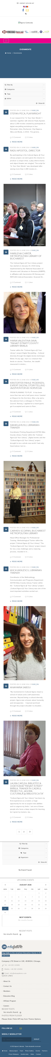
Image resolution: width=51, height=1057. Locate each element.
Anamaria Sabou (20, 687)
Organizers (24, 857)
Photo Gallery (29, 1051)
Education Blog (9, 996)
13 (25, 901)
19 (18, 904)
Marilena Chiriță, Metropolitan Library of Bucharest (26, 256)
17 (5, 904)
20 (25, 904)
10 (5, 901)
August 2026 (26, 885)
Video (32, 1054)
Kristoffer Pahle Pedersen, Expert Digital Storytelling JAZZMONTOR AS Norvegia (27, 385)
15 (39, 901)
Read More (17, 142)
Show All (41, 103)
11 (12, 901)
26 (18, 908)
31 (5, 912)
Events (38, 1051)
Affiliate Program (9, 1001)
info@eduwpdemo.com (18, 973)
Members (6, 991)
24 (5, 908)
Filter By (10, 85)
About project (13, 1051)
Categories (11, 89)
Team (21, 1051)
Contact (38, 1054)
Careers (6, 1006)
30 (45, 908)
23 (45, 904)
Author (9, 98)
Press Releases (14, 1054)
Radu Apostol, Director (25, 151)
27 (25, 908)
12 (18, 901)
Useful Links (25, 1054)
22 (39, 904)
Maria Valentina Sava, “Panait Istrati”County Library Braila (24, 343)
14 (32, 901)
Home (9, 53)
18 (12, 904)
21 (32, 904)
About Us (6, 981)
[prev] (5, 884)
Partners (44, 1051)
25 (12, 908)
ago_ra (35, 110)
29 (39, 908)
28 (32, 908)
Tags (8, 94)
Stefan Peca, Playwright (25, 113)
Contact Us (7, 986)
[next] (45, 884)
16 (45, 901)
